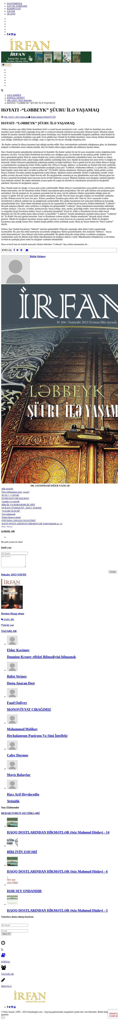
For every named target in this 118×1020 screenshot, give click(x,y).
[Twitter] (9, 34)
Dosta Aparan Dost (21, 683)
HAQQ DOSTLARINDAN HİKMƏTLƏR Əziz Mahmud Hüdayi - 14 (58, 832)
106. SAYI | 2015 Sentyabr (19, 100)
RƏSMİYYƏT (14, 8)
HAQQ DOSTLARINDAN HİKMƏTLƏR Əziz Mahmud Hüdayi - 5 (57, 910)
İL (2, 949)
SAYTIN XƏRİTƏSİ (17, 6)
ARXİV (10, 72)
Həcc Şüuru (7, 527)
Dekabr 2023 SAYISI (13, 574)
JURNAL (5, 961)
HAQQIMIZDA (14, 3)
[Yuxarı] (3, 1017)
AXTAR (11, 11)
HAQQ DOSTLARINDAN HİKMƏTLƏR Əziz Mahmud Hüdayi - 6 (57, 871)
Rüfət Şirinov (37, 117)
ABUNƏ (11, 83)
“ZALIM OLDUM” (11, 511)
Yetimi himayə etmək (11, 517)
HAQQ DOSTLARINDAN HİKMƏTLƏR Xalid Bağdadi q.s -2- (32, 523)
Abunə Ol (6, 934)
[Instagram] (12, 34)
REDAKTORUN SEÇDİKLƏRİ (20, 813)
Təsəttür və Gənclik (10, 501)
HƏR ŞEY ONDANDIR (24, 891)
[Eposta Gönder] (27, 250)
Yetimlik (13, 801)
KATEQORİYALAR (17, 77)
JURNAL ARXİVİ (15, 98)
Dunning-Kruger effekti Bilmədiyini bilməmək (41, 657)
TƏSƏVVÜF (49, 117)
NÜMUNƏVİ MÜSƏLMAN (15, 498)
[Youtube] (15, 34)
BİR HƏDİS (7, 489)
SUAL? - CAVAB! (10, 495)
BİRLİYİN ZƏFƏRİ (22, 852)
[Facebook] (7, 34)
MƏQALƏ (6, 986)
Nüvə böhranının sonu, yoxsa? (15, 492)
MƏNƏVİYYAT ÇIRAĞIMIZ (29, 709)
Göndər (113, 572)
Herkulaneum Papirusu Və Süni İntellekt (37, 735)
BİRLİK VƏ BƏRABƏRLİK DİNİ (18, 504)
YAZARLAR (13, 75)
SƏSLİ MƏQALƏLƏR (18, 80)
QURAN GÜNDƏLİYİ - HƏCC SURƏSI (21, 508)
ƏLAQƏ (11, 14)
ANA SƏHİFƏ (14, 70)
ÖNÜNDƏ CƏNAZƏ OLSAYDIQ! (19, 520)
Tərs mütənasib (8, 514)
